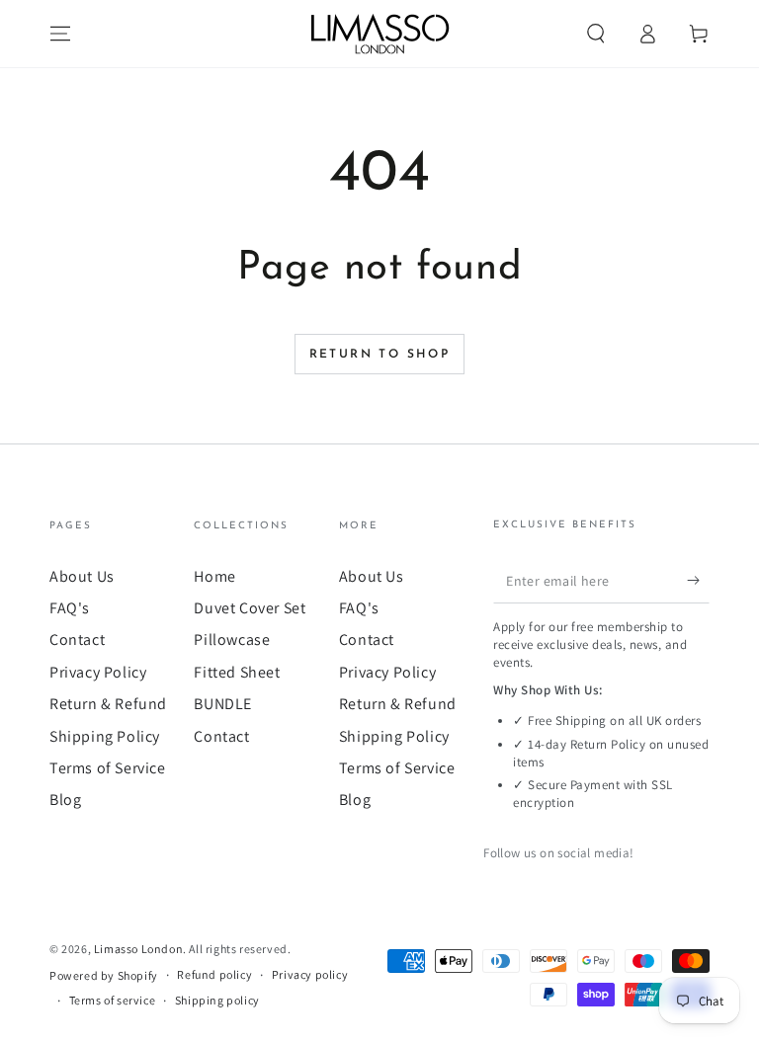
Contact (77, 639)
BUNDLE (223, 703)
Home (214, 576)
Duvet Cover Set (249, 608)
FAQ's (69, 608)
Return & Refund (108, 703)
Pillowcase (232, 639)
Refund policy (214, 974)
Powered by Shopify (103, 975)
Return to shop (380, 355)
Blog (65, 799)
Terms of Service (107, 768)
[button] (596, 33)
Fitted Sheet (237, 672)
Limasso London (138, 948)
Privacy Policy (97, 672)
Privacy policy (310, 974)
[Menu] (60, 33)
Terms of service (112, 1000)
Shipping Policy (104, 736)
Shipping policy (217, 1000)
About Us (82, 576)
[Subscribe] (698, 580)
